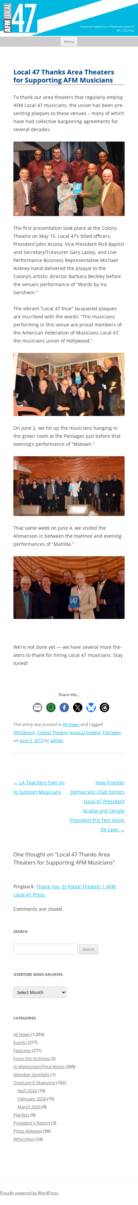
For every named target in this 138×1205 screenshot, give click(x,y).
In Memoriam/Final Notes (39, 1066)
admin (56, 740)
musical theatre (85, 732)
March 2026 (29, 1107)
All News (71, 724)
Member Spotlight (31, 1074)
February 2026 (31, 1099)
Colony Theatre (52, 732)
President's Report (31, 1123)
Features (22, 1050)
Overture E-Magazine (34, 1083)
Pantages (111, 732)
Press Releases (27, 1131)
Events (20, 1042)
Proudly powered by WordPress (29, 1193)
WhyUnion (23, 1139)
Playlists (21, 1115)
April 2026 (27, 1091)
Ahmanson (24, 732)
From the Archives (31, 1058)
